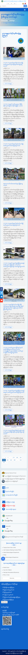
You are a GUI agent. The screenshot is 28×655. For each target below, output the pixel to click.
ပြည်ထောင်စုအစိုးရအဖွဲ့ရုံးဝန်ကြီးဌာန (12, 597)
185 (14, 460)
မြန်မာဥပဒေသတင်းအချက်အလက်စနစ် (14, 536)
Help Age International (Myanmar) (11, 572)
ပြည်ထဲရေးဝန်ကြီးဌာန (9, 599)
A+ (14, 3)
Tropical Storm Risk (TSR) (9, 547)
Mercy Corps (6, 574)
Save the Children (7, 570)
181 (20, 457)
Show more (12, 578)
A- (8, 3)
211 (4, 462)
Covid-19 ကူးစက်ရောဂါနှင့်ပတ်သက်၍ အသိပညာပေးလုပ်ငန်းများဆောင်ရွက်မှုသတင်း (13, 64)
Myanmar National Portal (10, 473)
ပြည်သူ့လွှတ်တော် (8, 592)
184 (11, 460)
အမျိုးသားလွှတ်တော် (8, 594)
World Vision (6, 567)
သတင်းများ (12, 20)
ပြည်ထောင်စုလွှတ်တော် (9, 589)
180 (17, 457)
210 (21, 460)
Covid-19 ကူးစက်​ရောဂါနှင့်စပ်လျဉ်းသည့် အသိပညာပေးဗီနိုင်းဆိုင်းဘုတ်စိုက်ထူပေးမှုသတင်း (13, 432)
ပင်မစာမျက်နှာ (4, 20)
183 (7, 460)
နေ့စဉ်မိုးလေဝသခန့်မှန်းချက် (11, 481)
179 (13, 457)
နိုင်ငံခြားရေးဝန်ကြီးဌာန (9, 587)
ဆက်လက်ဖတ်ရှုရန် (8, 83)
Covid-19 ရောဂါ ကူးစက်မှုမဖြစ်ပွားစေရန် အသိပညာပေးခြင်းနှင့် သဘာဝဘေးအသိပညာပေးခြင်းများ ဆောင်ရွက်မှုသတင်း (14, 265)
